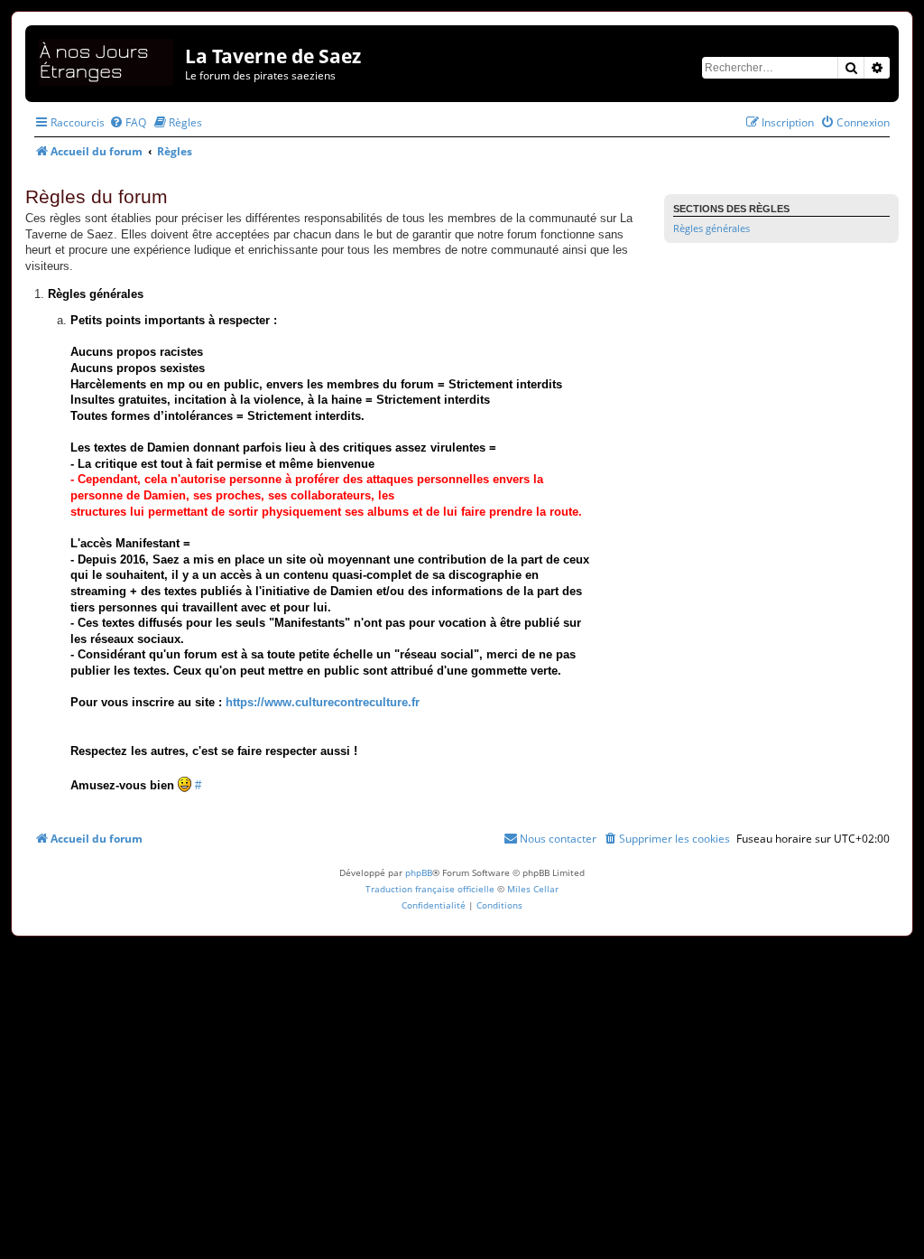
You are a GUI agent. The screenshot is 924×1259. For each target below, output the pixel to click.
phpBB (418, 872)
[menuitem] (127, 122)
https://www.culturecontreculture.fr (323, 702)
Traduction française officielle (429, 888)
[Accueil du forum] (107, 59)
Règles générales (711, 228)
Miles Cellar (533, 888)
